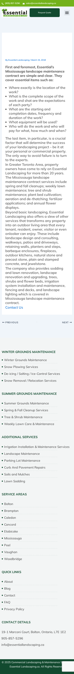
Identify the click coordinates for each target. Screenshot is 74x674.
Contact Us (14, 307)
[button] (67, 12)
